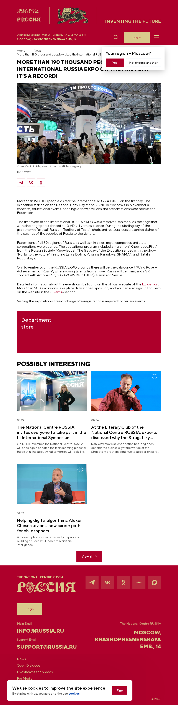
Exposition (150, 284)
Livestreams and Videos (35, 672)
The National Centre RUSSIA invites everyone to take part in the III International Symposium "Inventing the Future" (51, 432)
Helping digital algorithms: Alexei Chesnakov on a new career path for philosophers (49, 525)
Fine (120, 690)
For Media (24, 679)
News (37, 50)
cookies (74, 693)
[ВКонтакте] (31, 183)
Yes (114, 62)
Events (56, 292)
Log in (136, 37)
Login (30, 609)
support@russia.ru (41, 647)
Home (21, 50)
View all (87, 556)
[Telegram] (21, 183)
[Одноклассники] (41, 183)
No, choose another (143, 62)
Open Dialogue (28, 666)
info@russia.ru (40, 631)
